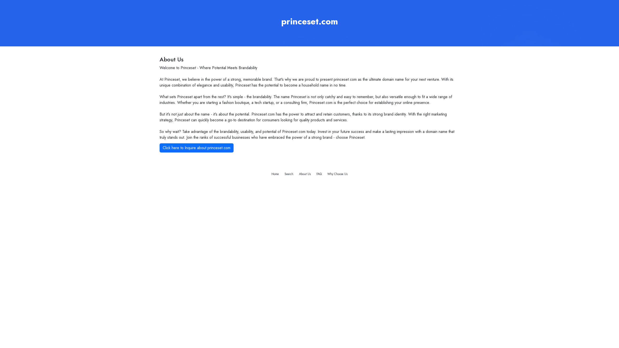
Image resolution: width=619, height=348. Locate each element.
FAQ (319, 174)
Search (289, 174)
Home (275, 174)
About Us (305, 174)
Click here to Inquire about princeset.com (196, 148)
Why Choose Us (337, 174)
